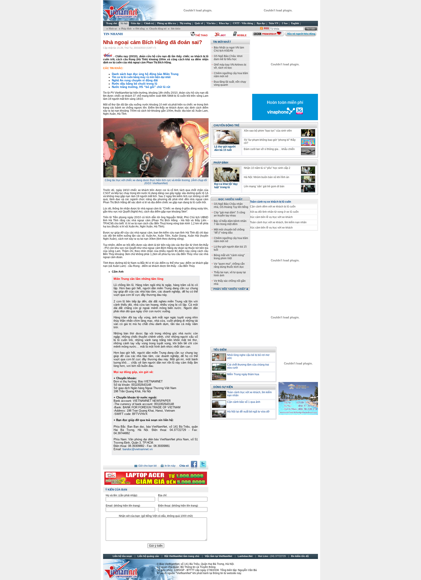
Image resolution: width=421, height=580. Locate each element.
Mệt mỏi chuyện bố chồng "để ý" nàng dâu (229, 231)
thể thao (201, 35)
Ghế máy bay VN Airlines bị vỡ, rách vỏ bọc (230, 66)
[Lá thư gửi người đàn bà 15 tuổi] (226, 143)
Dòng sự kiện (223, 387)
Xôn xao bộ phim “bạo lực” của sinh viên (268, 130)
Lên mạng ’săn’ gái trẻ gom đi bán (264, 186)
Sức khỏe (175, 28)
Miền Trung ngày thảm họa (243, 374)
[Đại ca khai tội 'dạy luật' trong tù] (226, 180)
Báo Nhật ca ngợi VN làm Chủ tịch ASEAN (229, 49)
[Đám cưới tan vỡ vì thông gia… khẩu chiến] (308, 151)
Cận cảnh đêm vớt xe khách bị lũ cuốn (273, 206)
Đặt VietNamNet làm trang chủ (181, 556)
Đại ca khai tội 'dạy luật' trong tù (226, 185)
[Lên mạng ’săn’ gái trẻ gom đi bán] (308, 188)
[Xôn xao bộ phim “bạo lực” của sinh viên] (308, 133)
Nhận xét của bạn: (156, 516)
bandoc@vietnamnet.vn (138, 449)
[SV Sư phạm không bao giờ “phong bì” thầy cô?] (308, 142)
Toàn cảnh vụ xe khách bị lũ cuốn (270, 201)
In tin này (170, 465)
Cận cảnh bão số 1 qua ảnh (243, 401)
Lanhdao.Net (245, 556)
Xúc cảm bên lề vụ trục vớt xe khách (271, 217)
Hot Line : (272, 556)
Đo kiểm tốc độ (300, 556)
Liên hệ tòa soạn (122, 556)
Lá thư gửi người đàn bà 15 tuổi (224, 148)
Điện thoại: (178, 505)
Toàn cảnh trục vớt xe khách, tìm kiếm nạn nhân (278, 222)
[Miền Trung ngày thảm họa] (219, 376)
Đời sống (140, 28)
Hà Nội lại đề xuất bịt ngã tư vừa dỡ (248, 411)
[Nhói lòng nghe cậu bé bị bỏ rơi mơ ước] (219, 357)
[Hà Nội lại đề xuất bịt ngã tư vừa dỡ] (219, 414)
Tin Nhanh (113, 34)
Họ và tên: (121, 495)
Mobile (241, 35)
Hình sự (113, 28)
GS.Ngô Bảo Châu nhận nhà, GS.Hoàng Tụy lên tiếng (231, 205)
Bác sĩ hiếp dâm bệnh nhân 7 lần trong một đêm (230, 223)
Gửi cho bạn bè (147, 465)
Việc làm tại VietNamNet (218, 556)
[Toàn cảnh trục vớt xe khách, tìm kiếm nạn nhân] (219, 394)
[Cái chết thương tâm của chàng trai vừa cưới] (219, 367)
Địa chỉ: (162, 495)
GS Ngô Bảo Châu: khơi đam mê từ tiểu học (228, 58)
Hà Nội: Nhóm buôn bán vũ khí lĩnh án (266, 177)
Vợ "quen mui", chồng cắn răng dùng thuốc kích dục (229, 265)
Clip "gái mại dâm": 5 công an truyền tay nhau (229, 214)
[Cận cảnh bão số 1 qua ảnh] (219, 404)
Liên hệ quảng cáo (148, 556)
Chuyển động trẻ (157, 28)
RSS (266, 28)
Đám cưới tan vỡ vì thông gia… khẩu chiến (269, 149)
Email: (123, 505)
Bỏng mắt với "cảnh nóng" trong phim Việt (229, 257)
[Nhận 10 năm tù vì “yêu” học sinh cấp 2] (308, 170)
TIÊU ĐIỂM (220, 349)
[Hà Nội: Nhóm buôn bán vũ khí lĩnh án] (308, 179)
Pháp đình (126, 28)
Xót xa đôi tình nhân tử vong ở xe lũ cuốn (274, 211)
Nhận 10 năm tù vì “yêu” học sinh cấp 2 (267, 168)
